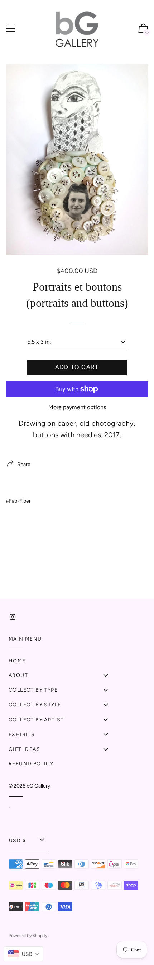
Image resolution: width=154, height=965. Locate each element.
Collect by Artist (36, 720)
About (18, 675)
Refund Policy (31, 764)
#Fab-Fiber (18, 501)
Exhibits (22, 734)
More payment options (77, 407)
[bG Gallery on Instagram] (12, 617)
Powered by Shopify (28, 935)
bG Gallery (38, 786)
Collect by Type (33, 690)
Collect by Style (35, 705)
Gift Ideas (24, 749)
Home (17, 661)
